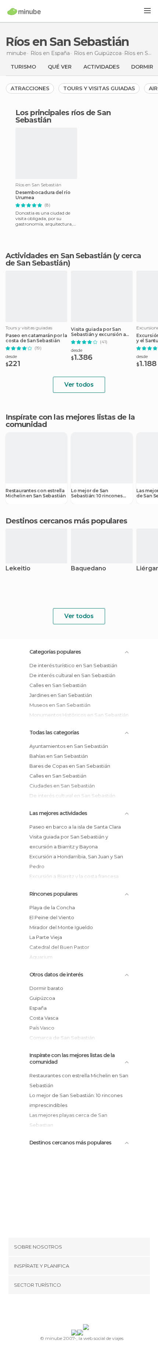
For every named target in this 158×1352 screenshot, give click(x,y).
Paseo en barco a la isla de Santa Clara (75, 827)
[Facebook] (67, 1310)
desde (11, 356)
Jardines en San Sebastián (60, 695)
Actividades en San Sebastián (58, 255)
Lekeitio (18, 569)
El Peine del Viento (51, 917)
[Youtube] (96, 1310)
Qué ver (60, 66)
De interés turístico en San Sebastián (73, 665)
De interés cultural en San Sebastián (72, 675)
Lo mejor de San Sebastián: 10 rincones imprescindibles (97, 493)
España (38, 1008)
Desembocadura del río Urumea (43, 195)
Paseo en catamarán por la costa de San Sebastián (36, 338)
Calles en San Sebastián (57, 685)
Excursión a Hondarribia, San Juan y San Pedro (76, 861)
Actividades (101, 66)
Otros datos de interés (56, 974)
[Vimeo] (86, 1310)
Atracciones (30, 88)
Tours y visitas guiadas (99, 88)
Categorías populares (55, 651)
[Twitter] (77, 1310)
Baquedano (88, 569)
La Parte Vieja (45, 937)
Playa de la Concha (52, 907)
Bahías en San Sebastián (58, 756)
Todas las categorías (54, 732)
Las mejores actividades (58, 813)
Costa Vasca (43, 1018)
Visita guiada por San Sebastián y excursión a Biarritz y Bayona (98, 332)
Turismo (23, 66)
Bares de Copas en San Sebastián (69, 766)
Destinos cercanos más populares (66, 521)
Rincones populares (53, 894)
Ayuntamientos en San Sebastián (68, 746)
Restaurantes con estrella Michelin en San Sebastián (36, 493)
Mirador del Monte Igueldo (61, 927)
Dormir (142, 66)
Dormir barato (46, 988)
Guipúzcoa (42, 998)
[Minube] (24, 11)
